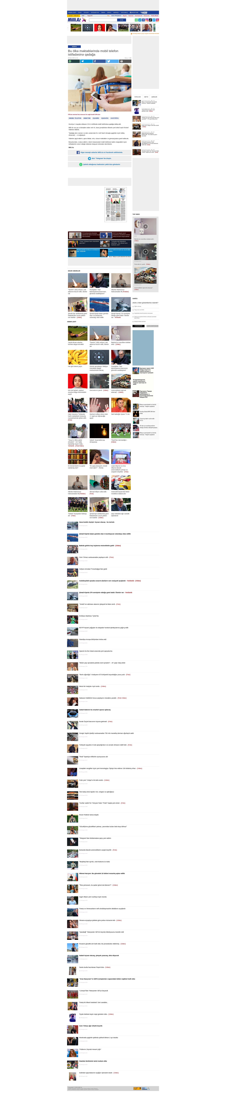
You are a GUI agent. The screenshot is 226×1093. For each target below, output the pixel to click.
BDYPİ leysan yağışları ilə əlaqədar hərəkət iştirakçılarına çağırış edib (103, 628)
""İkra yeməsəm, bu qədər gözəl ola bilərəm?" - (98, 885)
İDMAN (103, 12)
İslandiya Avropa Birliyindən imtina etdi (92, 639)
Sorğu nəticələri (152, 326)
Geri (68, 27)
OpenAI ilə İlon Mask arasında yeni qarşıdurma (95, 651)
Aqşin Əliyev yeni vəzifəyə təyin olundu (93, 897)
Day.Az (125, 15)
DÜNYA (109, 12)
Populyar (138, 97)
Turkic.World (154, 15)
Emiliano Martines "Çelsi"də (89, 616)
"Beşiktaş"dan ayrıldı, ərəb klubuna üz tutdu (94, 862)
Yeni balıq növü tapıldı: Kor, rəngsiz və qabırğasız (96, 792)
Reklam (76, 15)
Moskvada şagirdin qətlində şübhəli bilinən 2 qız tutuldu (98, 1037)
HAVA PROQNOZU (116, 15)
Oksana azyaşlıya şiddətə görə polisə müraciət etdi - (100, 920)
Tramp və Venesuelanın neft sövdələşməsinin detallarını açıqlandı (102, 909)
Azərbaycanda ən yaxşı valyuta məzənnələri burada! (146, 33)
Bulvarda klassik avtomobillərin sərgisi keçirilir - (98, 850)
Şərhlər (154, 97)
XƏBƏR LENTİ (72, 12)
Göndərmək (138, 326)
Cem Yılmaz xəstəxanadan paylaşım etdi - (96, 557)
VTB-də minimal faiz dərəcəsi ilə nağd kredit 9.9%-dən (84, 114)
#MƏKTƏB (86, 118)
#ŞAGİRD (96, 118)
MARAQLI (116, 12)
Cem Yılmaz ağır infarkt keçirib (90, 1026)
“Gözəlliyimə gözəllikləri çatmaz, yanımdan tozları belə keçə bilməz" (103, 826)
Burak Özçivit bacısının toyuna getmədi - (95, 721)
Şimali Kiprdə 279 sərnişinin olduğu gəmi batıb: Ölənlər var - (105, 592)
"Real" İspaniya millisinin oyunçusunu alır (93, 757)
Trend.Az (130, 15)
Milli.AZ (74, 19)
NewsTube (135, 12)
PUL (108, 15)
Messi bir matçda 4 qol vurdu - (92, 686)
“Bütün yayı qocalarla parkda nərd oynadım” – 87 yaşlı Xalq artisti (102, 663)
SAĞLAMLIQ (124, 12)
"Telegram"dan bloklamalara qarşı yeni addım (95, 838)
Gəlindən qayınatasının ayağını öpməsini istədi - (99, 1073)
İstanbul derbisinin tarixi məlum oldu (93, 1061)
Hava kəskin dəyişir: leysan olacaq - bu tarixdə (96, 522)
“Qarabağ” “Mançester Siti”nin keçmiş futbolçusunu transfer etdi (101, 932)
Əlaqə (70, 15)
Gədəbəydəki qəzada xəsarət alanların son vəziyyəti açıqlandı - (110, 581)
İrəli (158, 27)
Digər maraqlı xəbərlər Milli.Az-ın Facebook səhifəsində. (101, 152)
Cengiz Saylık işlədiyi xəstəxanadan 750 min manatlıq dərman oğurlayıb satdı (106, 733)
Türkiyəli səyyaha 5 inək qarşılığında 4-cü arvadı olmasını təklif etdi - (105, 745)
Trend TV (89, 15)
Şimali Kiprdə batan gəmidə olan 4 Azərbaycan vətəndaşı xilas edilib (105, 534)
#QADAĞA (104, 118)
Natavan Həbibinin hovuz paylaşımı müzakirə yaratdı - (103, 698)
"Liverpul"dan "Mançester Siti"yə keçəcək (93, 991)
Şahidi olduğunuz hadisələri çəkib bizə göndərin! (101, 164)
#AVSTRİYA (115, 118)
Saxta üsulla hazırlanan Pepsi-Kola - (94, 967)
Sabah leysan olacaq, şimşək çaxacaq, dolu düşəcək (99, 955)
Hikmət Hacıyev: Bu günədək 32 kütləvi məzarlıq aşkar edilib (102, 873)
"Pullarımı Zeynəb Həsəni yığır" (90, 1049)
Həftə (146, 97)
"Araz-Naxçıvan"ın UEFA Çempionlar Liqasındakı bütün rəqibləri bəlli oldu (107, 979)
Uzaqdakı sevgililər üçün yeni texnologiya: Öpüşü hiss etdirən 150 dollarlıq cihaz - (110, 768)
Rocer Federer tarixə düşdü (89, 815)
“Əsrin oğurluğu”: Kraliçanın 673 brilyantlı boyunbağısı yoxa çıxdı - (104, 674)
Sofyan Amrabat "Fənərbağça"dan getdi (93, 569)
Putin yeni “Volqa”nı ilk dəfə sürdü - (94, 780)
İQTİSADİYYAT (95, 12)
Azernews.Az (138, 15)
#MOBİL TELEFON (75, 118)
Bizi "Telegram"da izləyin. (101, 158)
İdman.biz (146, 15)
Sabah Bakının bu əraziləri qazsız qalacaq (95, 710)
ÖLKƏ (79, 12)
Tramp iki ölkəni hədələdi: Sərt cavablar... (93, 1002)
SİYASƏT (86, 12)
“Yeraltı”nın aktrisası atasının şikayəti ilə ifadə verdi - (100, 604)
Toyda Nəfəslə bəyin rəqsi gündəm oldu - (96, 1014)
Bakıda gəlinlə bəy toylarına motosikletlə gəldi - (100, 545)
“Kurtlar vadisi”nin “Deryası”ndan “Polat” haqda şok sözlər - (102, 803)
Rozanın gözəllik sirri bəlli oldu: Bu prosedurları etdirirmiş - (102, 944)
